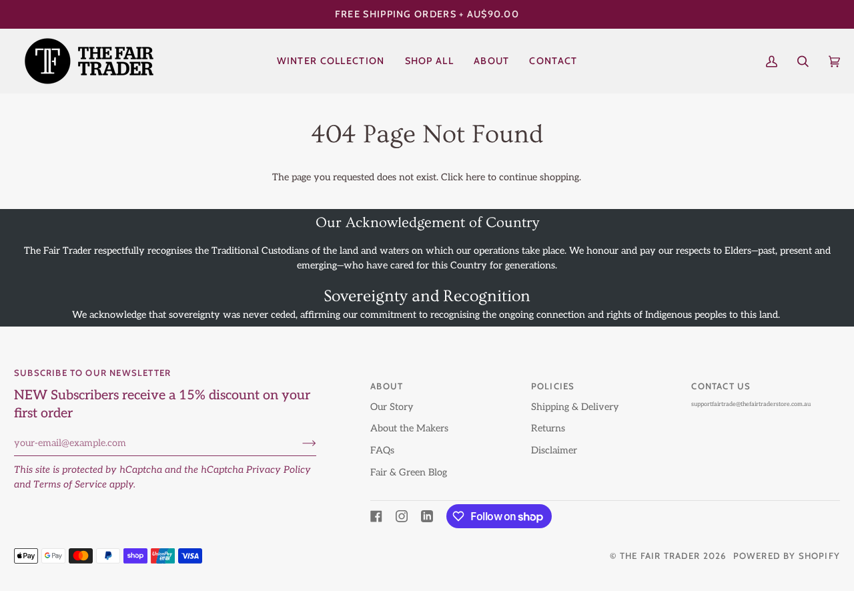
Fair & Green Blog (408, 472)
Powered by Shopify (786, 555)
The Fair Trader (660, 555)
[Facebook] (376, 516)
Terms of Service (70, 484)
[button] (429, 61)
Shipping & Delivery (575, 407)
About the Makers (409, 428)
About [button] (386, 386)
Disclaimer (554, 450)
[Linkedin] (427, 516)
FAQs (382, 450)
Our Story (392, 407)
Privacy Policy (278, 469)
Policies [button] (553, 386)
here (475, 177)
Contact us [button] (721, 386)
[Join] (298, 443)
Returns (548, 428)
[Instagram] (402, 516)
